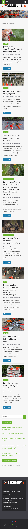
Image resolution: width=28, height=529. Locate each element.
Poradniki (6, 43)
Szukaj (24, 416)
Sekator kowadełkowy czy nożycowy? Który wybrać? (12, 137)
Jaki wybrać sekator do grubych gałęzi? (12, 92)
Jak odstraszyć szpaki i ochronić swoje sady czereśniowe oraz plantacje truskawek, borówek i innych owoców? (12, 188)
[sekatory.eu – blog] (14, 11)
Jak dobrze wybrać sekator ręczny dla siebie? (10, 385)
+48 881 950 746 (9, 500)
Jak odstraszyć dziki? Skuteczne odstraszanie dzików (11, 240)
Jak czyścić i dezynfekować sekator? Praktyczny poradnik (12, 49)
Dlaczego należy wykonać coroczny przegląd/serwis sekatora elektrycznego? (10, 290)
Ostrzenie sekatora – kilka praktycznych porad (11, 339)
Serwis (5, 281)
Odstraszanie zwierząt (9, 235)
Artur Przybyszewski (15, 54)
